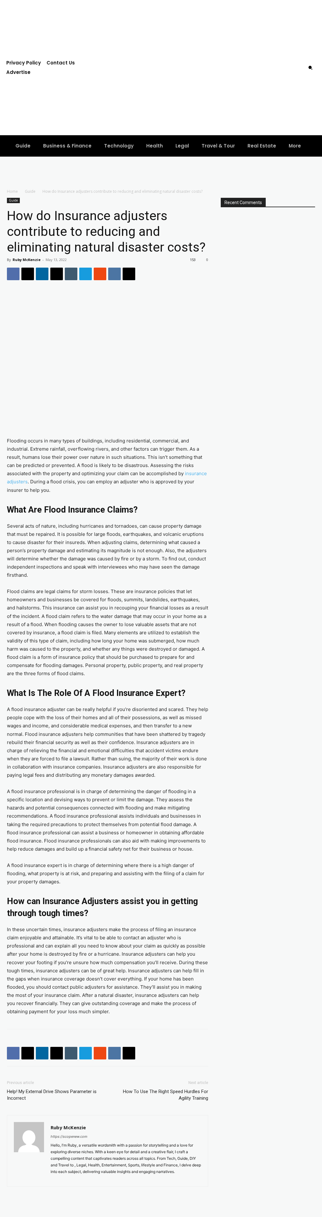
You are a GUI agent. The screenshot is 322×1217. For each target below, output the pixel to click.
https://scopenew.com (69, 1136)
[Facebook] (13, 274)
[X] (27, 274)
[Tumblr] (71, 274)
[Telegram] (85, 274)
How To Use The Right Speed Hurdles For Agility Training (165, 1095)
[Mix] (100, 274)
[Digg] (129, 274)
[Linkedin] (42, 274)
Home (12, 191)
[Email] (56, 274)
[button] (310, 67)
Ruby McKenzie (27, 259)
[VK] (114, 274)
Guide (30, 191)
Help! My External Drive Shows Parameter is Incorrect (52, 1095)
